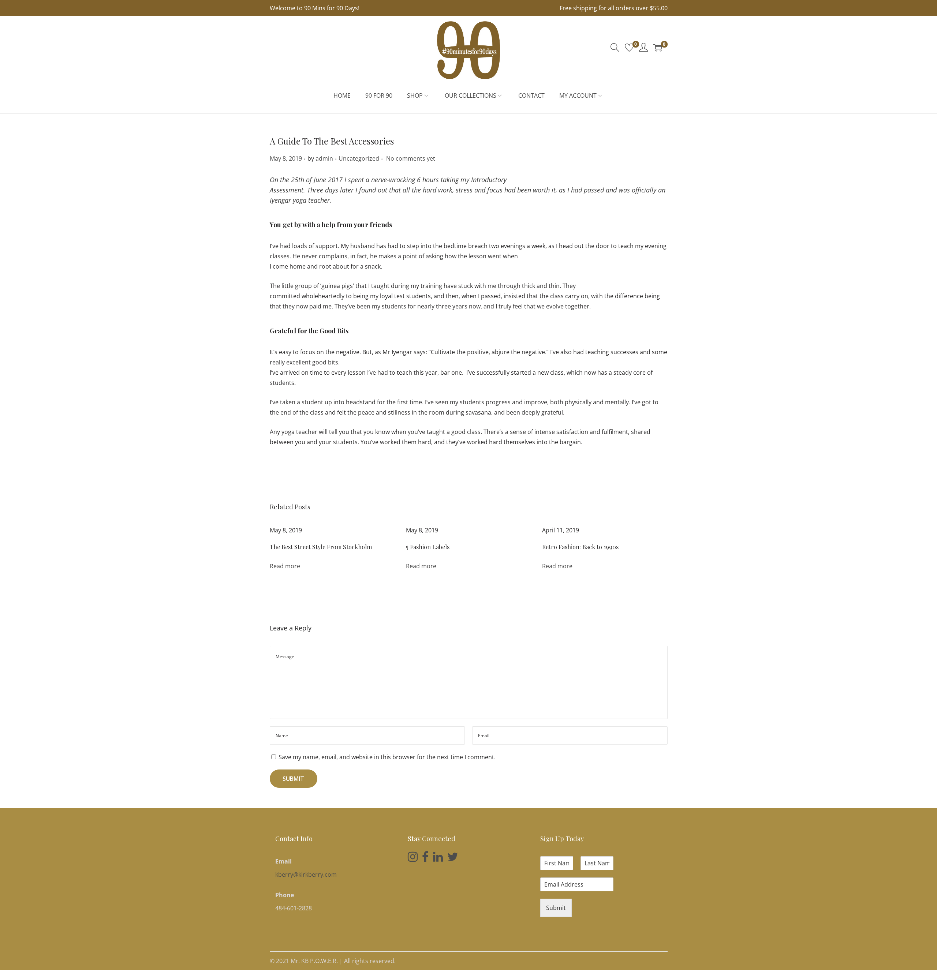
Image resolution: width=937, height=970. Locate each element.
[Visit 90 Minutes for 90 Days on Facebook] (425, 859)
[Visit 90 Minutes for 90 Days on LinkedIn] (438, 859)
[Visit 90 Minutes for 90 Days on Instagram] (413, 859)
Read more (285, 566)
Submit (556, 908)
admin (324, 158)
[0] (629, 47)
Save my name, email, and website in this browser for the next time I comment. (387, 757)
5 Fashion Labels (427, 547)
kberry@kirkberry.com (306, 874)
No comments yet (410, 158)
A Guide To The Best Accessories (332, 141)
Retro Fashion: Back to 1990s (580, 547)
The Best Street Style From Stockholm (321, 547)
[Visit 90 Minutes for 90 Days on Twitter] (452, 859)
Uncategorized (359, 158)
